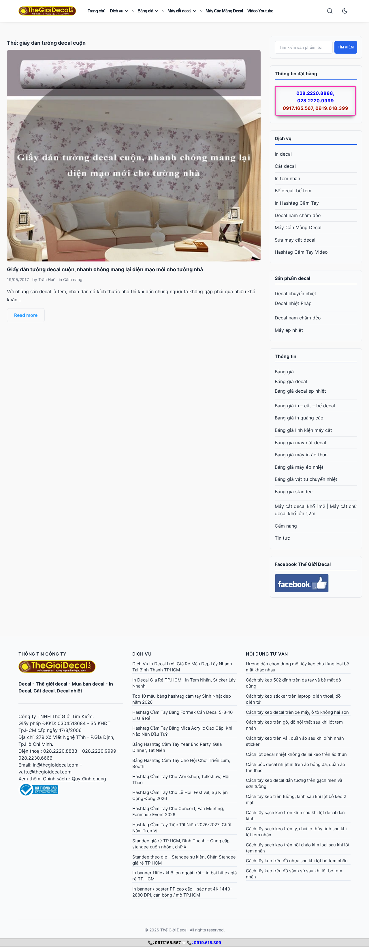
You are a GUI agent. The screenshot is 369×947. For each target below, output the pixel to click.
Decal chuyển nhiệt (295, 293)
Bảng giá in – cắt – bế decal (305, 405)
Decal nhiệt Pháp (293, 303)
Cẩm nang (72, 279)
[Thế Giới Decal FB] (316, 583)
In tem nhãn (287, 178)
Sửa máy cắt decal (295, 240)
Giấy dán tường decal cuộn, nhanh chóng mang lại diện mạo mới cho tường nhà (105, 269)
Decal (24, 684)
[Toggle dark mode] (345, 11)
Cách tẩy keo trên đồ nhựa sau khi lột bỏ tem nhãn (297, 860)
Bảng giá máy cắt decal (300, 442)
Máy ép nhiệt (289, 330)
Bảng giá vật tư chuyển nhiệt (306, 479)
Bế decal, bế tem (293, 190)
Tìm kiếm (346, 47)
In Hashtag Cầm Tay (297, 203)
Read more (25, 315)
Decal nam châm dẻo (298, 215)
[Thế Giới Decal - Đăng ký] (70, 789)
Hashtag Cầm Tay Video (301, 252)
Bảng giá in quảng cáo (299, 418)
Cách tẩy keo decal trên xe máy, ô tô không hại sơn (297, 712)
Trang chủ (96, 10)
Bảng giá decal (291, 381)
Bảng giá (145, 10)
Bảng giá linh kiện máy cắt (303, 430)
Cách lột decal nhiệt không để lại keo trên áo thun (296, 754)
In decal (283, 154)
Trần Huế (46, 279)
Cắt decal (285, 166)
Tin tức (282, 538)
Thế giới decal (51, 684)
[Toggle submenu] (133, 11)
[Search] (330, 11)
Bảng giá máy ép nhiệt (299, 467)
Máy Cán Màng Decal (224, 10)
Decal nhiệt (69, 691)
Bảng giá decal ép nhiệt (300, 391)
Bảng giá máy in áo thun (301, 455)
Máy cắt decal (179, 10)
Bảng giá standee (293, 491)
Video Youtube (260, 10)
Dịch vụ (116, 10)
